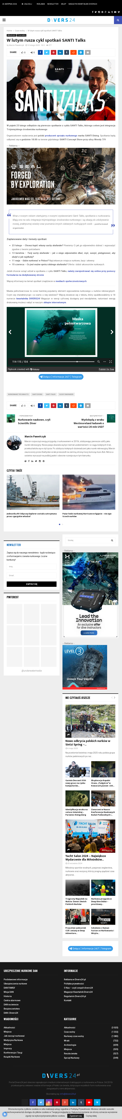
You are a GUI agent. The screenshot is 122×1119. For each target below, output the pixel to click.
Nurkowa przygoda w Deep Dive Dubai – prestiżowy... (101, 901)
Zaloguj (28, 4)
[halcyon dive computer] (90, 637)
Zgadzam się (75, 1116)
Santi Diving (37, 394)
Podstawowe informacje (16, 979)
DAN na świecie (11, 1004)
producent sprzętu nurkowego (61, 135)
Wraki (66, 1040)
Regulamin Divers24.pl (75, 996)
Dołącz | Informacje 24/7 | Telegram (62, 376)
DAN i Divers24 (11, 1013)
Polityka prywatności (74, 983)
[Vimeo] (97, 1102)
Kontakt (67, 1000)
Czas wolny (22, 35)
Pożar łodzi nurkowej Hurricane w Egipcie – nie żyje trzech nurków (86, 515)
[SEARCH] (112, 540)
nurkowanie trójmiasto (18, 394)
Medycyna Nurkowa (13, 1040)
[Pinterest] (57, 1102)
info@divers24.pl (68, 1094)
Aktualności (11, 35)
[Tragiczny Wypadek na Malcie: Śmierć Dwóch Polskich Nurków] (77, 888)
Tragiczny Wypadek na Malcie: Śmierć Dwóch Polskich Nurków (76, 901)
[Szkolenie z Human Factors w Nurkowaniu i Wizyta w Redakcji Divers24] (103, 917)
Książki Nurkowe (12, 1057)
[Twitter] (41, 1102)
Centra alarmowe (12, 1000)
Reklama (41, 4)
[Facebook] (33, 1102)
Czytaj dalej (91, 1116)
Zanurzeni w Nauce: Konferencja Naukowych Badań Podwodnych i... (103, 812)
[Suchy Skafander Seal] (61, 203)
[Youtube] (89, 1102)
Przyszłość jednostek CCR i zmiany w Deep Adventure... (75, 930)
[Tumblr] (81, 1102)
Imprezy (8, 1048)
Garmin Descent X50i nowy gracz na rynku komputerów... (75, 783)
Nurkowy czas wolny (74, 1036)
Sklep (63, 4)
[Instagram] (49, 1102)
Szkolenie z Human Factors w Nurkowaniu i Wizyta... (102, 930)
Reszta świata (70, 1053)
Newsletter (52, 4)
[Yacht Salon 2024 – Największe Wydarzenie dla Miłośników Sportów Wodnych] (90, 836)
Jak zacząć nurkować (14, 1036)
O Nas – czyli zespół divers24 (78, 988)
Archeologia (70, 1045)
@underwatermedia (32, 670)
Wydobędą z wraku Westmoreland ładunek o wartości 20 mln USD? (89, 423)
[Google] (65, 1102)
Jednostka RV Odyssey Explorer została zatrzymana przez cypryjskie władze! (32, 515)
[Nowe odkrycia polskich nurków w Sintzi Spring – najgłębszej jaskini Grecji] (90, 721)
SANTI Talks (50, 394)
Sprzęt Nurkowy (71, 1058)
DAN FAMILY (9, 988)
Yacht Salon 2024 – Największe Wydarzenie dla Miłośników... (85, 857)
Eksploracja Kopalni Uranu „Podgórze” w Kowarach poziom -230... (102, 783)
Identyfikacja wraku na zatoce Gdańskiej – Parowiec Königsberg (76, 812)
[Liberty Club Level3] (84, 689)
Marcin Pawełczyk (16, 45)
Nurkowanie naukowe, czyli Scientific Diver (34, 422)
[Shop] (90, 12)
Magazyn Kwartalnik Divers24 (83, 4)
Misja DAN (9, 992)
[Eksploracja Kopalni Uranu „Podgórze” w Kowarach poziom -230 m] (103, 769)
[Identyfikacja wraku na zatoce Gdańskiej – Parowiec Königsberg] (77, 798)
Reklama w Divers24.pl (75, 979)
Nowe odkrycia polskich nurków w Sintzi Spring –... (87, 742)
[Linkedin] (73, 1102)
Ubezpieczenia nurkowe (15, 983)
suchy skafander (66, 394)
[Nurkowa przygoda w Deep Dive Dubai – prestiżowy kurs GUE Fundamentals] (103, 888)
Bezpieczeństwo (12, 1009)
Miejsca (7, 1032)
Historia (8, 996)
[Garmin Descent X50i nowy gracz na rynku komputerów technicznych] (77, 769)
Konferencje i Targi (13, 1052)
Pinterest (13, 597)
